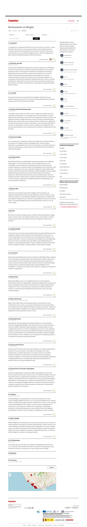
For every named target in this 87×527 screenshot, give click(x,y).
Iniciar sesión (72, 20)
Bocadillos (62, 148)
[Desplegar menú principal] (78, 21)
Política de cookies (61, 525)
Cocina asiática (63, 151)
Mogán (19, 30)
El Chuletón (62, 191)
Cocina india (62, 160)
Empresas (9, 30)
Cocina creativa (63, 157)
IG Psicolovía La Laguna (65, 194)
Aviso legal (29, 525)
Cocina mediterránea (65, 167)
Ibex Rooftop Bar (64, 187)
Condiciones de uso (41, 525)
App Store (68, 507)
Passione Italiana (64, 184)
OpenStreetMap (49, 490)
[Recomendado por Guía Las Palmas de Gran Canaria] (50, 59)
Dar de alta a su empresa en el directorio (69, 206)
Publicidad (55, 525)
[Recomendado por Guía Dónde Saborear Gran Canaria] (54, 59)
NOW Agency (63, 197)
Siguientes (51, 467)
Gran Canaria (15, 30)
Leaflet (43, 490)
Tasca (61, 176)
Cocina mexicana (64, 170)
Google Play (76, 507)
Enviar (36, 38)
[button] (28, 481)
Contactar (24, 525)
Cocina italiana (63, 163)
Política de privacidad (48, 525)
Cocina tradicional (64, 173)
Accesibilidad (34, 525)
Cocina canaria (63, 154)
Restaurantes (24, 30)
